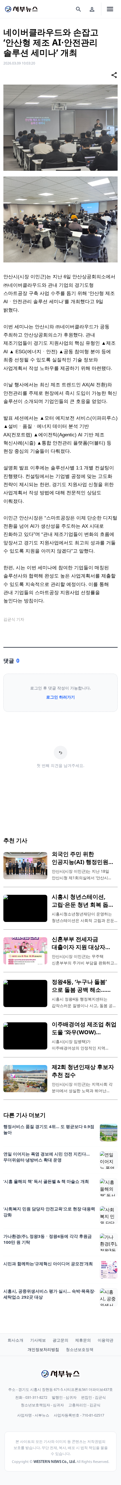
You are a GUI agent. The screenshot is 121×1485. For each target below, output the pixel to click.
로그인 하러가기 (60, 697)
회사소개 (15, 1340)
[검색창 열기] (78, 9)
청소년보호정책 (79, 1349)
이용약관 (105, 1340)
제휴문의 (83, 1340)
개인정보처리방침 (43, 1349)
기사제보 (38, 1340)
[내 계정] (92, 9)
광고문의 (60, 1340)
